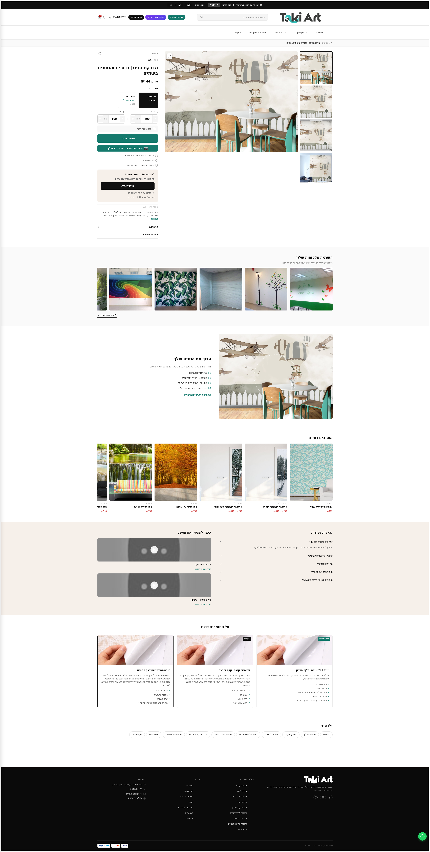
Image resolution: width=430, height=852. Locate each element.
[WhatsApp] (316, 797)
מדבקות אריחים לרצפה (237, 823)
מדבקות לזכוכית (240, 818)
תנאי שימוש (188, 791)
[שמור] (99, 53)
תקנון (191, 802)
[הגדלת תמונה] (169, 56)
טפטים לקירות (241, 785)
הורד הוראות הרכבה (203, 569)
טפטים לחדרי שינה (223, 734)
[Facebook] (330, 797)
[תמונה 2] (316, 101)
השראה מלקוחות (257, 32)
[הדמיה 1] (316, 135)
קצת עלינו (189, 813)
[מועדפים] (104, 17)
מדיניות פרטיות (186, 796)
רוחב (153, 111)
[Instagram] (323, 797)
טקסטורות (137, 734)
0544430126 (119, 17)
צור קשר (238, 32)
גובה (120, 111)
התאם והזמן (128, 138)
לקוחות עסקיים (176, 17)
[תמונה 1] (316, 67)
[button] (311, 289)
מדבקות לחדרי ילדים (238, 813)
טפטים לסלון (310, 734)
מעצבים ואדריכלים (156, 17)
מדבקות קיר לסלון (239, 807)
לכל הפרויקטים (109, 315)
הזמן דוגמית (127, 186)
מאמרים (189, 785)
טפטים (319, 32)
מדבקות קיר (300, 32)
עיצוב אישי (280, 32)
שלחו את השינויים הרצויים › (197, 395)
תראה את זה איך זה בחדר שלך (128, 148)
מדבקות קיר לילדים (198, 734)
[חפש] (201, 17)
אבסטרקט (153, 734)
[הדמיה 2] (316, 169)
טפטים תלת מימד (174, 734)
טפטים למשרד (271, 734)
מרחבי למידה (136, 17)
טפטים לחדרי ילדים (248, 734)
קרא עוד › (154, 218)
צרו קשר (189, 818)
